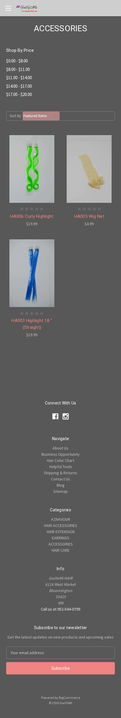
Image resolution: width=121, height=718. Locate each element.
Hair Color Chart (60, 460)
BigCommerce (69, 697)
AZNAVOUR (60, 519)
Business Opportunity (60, 454)
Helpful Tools (60, 466)
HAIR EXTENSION (61, 531)
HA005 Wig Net (89, 216)
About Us (60, 448)
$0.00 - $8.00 (17, 61)
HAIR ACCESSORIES (60, 525)
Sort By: (16, 115)
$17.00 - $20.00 (19, 94)
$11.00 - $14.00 (19, 77)
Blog (61, 485)
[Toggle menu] (8, 8)
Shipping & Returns (60, 472)
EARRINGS (60, 537)
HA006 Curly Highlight (31, 216)
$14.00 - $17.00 (19, 86)
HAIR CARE (61, 550)
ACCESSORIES (60, 544)
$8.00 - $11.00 (18, 69)
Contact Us (60, 479)
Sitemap (60, 491)
